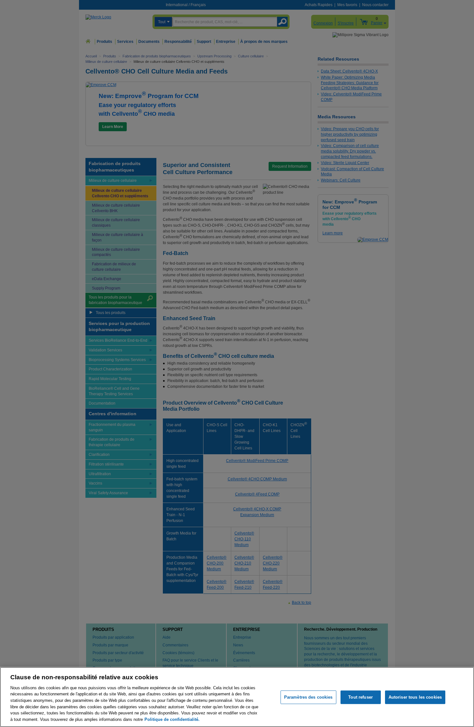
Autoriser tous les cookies (415, 697)
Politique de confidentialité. (172, 719)
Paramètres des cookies (308, 697)
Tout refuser (360, 697)
